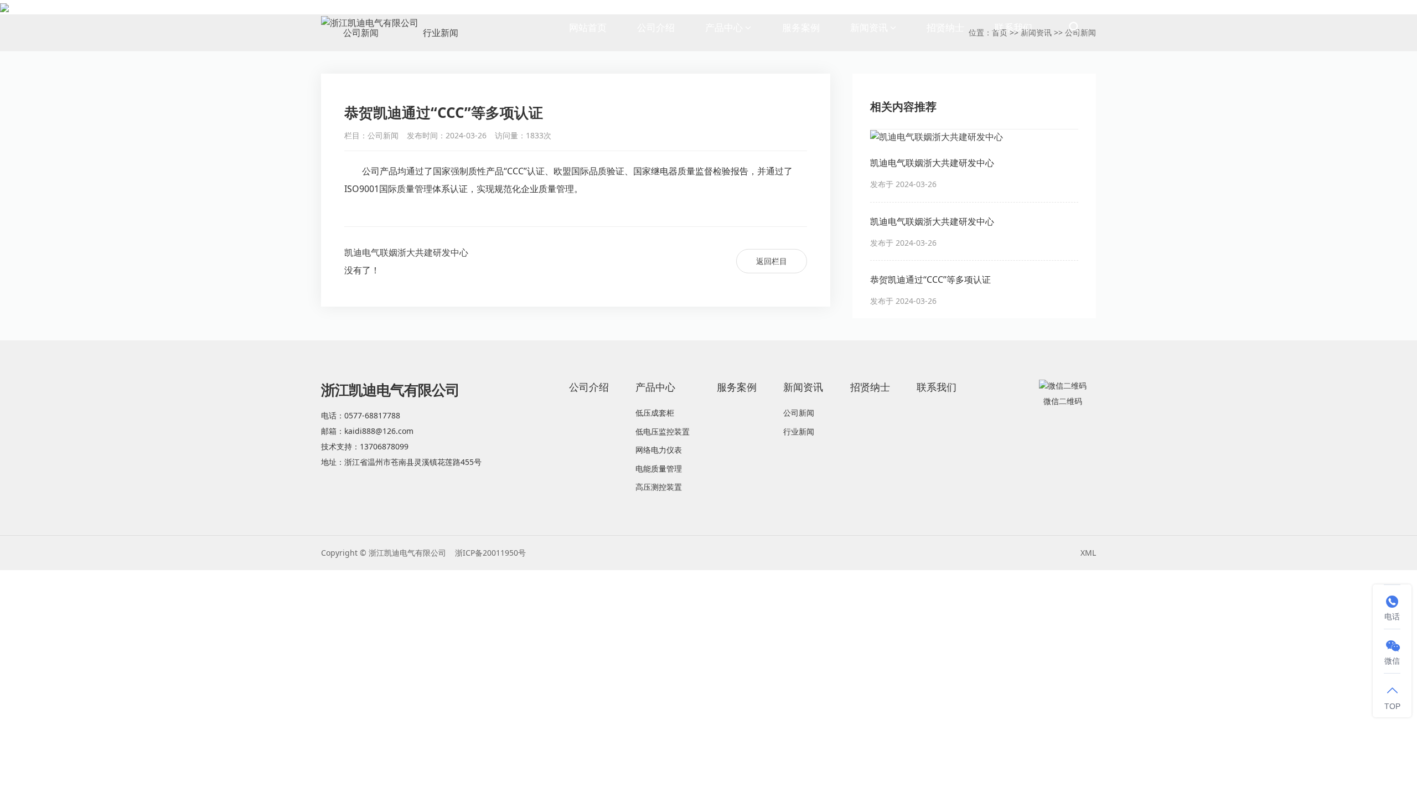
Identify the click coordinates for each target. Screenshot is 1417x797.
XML (1088, 552)
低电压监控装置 (662, 431)
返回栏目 (771, 260)
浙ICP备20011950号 (490, 552)
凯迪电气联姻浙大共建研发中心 (406, 252)
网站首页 (588, 27)
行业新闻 (798, 431)
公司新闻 (798, 412)
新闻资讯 (869, 27)
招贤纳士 (945, 27)
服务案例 (801, 27)
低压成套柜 (654, 412)
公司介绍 (656, 27)
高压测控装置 (658, 487)
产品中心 (724, 27)
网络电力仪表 (658, 449)
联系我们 (1013, 27)
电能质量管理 (658, 468)
